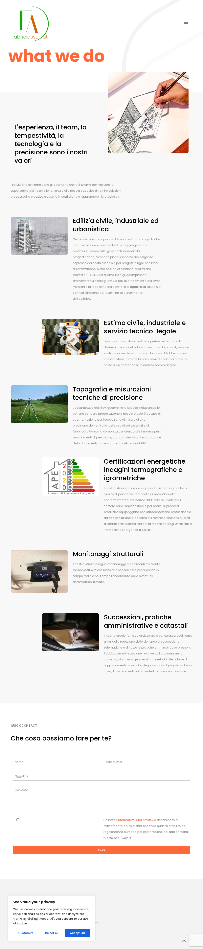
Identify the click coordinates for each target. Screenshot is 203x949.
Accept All (77, 933)
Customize (26, 933)
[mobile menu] (186, 23)
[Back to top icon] (184, 941)
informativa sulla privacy (135, 820)
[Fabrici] (30, 24)
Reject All (51, 933)
